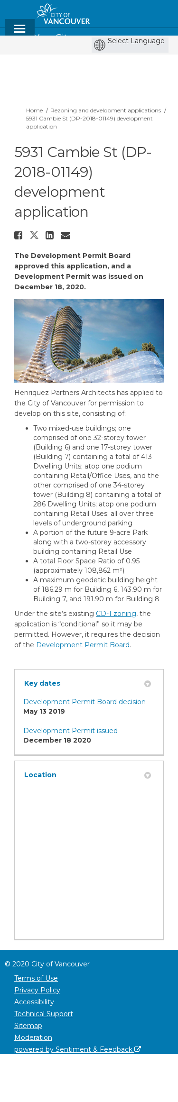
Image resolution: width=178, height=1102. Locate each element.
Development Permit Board (83, 645)
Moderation (33, 1037)
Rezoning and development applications (105, 110)
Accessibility (34, 1002)
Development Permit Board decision (84, 702)
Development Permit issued (70, 730)
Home (34, 110)
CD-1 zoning (116, 613)
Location (40, 775)
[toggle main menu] (20, 33)
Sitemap (28, 1025)
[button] (19, 235)
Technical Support (43, 1014)
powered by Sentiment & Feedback (74, 1049)
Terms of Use (36, 978)
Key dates (42, 683)
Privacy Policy (37, 990)
